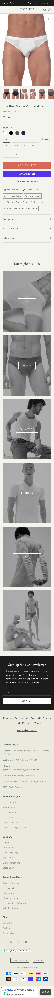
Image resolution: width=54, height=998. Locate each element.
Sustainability (9, 933)
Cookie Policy (25, 951)
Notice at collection (13, 994)
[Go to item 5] (42, 94)
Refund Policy (9, 887)
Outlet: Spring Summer (14, 827)
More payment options (27, 180)
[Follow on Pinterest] (18, 942)
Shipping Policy (10, 898)
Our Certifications (11, 862)
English (36, 960)
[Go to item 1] (7, 94)
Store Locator (9, 867)
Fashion (7, 928)
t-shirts (27, 493)
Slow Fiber (8, 857)
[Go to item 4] (33, 94)
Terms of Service (11, 882)
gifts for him (27, 620)
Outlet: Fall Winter (12, 822)
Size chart (46, 139)
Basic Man (8, 817)
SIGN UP (27, 701)
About (6, 842)
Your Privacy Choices (22, 989)
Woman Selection (12, 802)
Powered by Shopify (32, 967)
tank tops (27, 429)
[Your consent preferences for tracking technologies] (4, 993)
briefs (27, 365)
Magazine (7, 923)
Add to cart (27, 165)
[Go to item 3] (24, 94)
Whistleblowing (11, 908)
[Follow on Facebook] (4, 942)
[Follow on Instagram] (11, 942)
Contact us (8, 847)
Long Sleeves (27, 556)
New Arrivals (9, 807)
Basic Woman (9, 812)
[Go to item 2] (15, 94)
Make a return (10, 893)
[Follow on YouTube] (25, 942)
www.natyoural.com (27, 730)
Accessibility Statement (15, 903)
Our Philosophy (10, 852)
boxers (27, 301)
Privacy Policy (11, 951)
